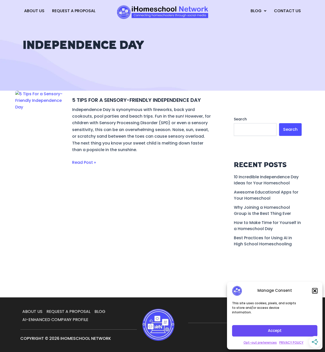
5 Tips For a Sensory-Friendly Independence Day (136, 100)
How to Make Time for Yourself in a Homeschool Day (267, 226)
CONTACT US (287, 11)
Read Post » (84, 162)
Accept (275, 330)
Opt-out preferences (260, 342)
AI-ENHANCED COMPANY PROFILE (55, 320)
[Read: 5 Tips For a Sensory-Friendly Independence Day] (40, 133)
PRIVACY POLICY (291, 342)
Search (240, 119)
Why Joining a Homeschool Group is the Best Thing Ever (262, 210)
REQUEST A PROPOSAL (73, 11)
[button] (314, 290)
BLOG (256, 11)
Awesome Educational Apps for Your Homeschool (266, 195)
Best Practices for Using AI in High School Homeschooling (263, 241)
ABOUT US (34, 11)
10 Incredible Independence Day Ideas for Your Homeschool (266, 180)
